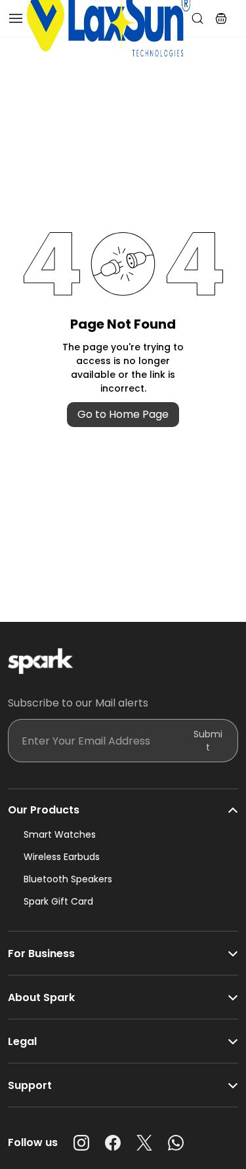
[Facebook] (113, 1143)
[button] (221, 18)
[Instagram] (81, 1143)
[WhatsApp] (176, 1143)
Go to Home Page (123, 414)
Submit (208, 741)
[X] (144, 1143)
